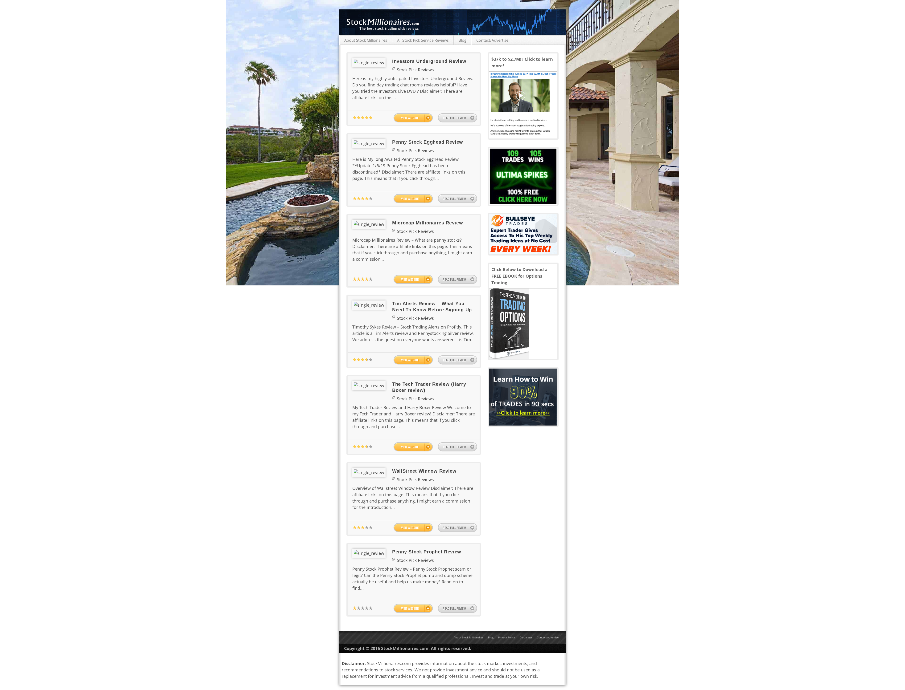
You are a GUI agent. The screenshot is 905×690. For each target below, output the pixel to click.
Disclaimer (526, 637)
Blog (462, 40)
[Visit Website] (413, 117)
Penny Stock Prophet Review (426, 551)
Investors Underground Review (429, 61)
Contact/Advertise (492, 40)
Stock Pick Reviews (415, 70)
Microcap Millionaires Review (427, 222)
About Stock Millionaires (365, 40)
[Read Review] (457, 117)
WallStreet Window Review (424, 471)
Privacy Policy (506, 637)
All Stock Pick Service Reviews (423, 40)
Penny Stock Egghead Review (427, 142)
